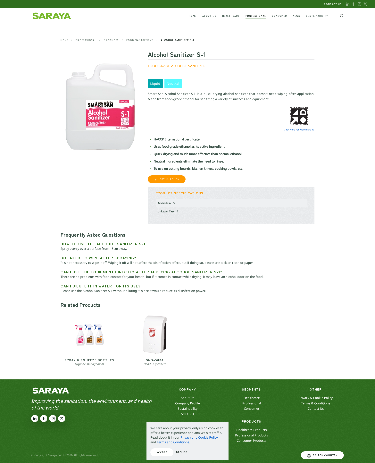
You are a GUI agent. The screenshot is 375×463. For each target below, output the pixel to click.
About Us (209, 15)
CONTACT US (333, 4)
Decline (182, 452)
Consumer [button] (279, 15)
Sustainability (317, 15)
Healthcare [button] (231, 15)
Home (192, 15)
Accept (161, 452)
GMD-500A (155, 360)
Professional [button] (256, 15)
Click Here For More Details (299, 129)
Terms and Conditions (173, 442)
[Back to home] (51, 16)
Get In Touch (170, 179)
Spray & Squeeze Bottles (89, 360)
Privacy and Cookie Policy (199, 437)
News (296, 15)
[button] (342, 16)
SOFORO (187, 414)
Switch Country (325, 455)
